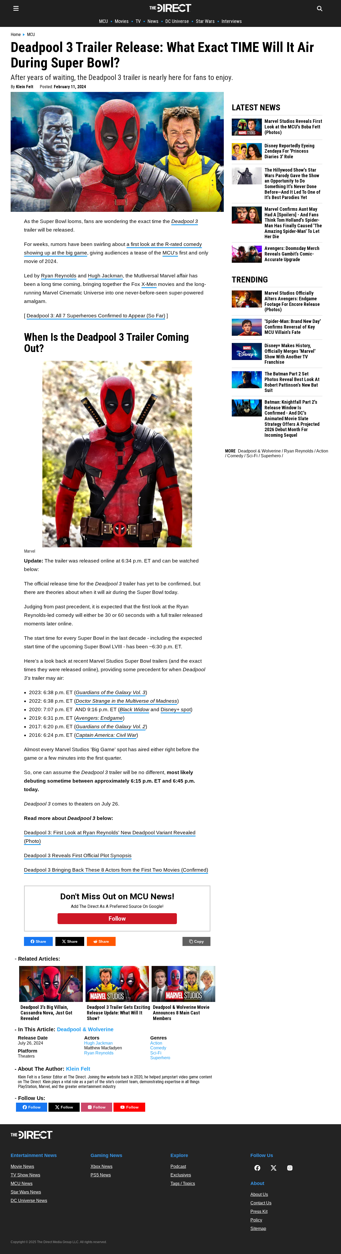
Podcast (178, 1166)
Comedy (158, 1048)
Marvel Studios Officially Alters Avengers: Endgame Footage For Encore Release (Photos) (292, 301)
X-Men (149, 284)
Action (156, 1043)
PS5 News (101, 1175)
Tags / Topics (182, 1183)
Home (16, 34)
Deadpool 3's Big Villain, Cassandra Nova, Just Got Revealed (46, 1013)
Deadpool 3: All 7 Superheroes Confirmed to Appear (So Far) (96, 315)
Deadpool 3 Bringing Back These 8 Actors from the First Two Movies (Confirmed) (116, 870)
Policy (256, 1220)
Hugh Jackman (105, 275)
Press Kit (258, 1211)
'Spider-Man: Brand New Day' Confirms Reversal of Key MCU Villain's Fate (293, 327)
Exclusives (180, 1175)
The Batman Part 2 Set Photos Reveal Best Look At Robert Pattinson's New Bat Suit (292, 382)
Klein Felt (24, 86)
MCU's (170, 253)
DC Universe (177, 21)
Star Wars (205, 21)
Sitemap (258, 1228)
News (153, 21)
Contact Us (260, 1203)
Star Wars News (26, 1192)
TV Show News (25, 1175)
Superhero (160, 1057)
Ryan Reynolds (58, 275)
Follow (34, 1107)
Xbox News (101, 1166)
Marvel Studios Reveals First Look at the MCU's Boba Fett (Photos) (293, 127)
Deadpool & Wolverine (85, 1029)
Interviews (232, 21)
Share (41, 941)
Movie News (22, 1166)
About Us (259, 1194)
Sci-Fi (155, 1053)
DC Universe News (29, 1200)
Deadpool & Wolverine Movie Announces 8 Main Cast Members (181, 1013)
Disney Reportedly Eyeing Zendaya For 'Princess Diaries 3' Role (289, 151)
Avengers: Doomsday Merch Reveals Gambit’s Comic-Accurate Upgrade (292, 254)
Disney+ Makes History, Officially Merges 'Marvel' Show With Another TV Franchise (290, 354)
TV (138, 21)
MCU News (22, 1183)
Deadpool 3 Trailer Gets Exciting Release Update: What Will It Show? (118, 1013)
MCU (103, 21)
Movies (122, 21)
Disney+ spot (176, 709)
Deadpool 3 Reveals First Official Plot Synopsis (78, 855)
